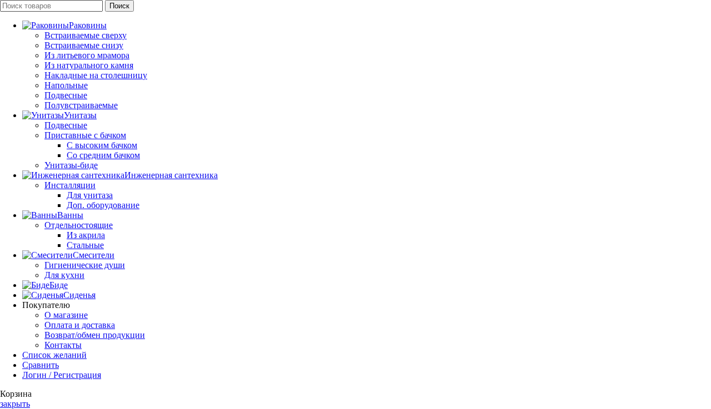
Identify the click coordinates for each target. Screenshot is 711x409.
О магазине (66, 315)
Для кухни (64, 275)
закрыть (15, 403)
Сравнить (40, 365)
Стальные (85, 245)
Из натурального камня (88, 65)
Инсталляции (70, 185)
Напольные (66, 85)
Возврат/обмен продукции (94, 335)
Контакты (63, 345)
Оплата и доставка (79, 325)
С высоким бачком (102, 145)
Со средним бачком (103, 155)
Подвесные (65, 95)
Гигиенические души (84, 265)
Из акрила (86, 235)
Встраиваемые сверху (85, 35)
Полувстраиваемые (81, 105)
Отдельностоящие (78, 225)
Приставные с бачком (85, 135)
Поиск (119, 6)
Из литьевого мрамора (86, 55)
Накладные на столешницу (95, 75)
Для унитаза (90, 195)
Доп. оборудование (103, 205)
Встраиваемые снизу (83, 45)
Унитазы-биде (71, 165)
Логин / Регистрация (61, 375)
